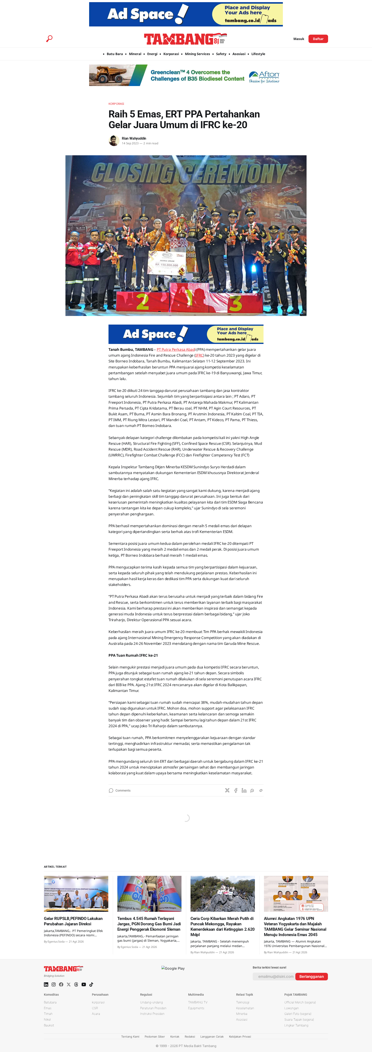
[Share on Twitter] (227, 790)
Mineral (135, 54)
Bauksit (49, 1025)
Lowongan (291, 1008)
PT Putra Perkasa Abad (176, 349)
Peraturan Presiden (153, 1008)
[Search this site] (49, 38)
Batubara (50, 1002)
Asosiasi (238, 54)
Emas (47, 1008)
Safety (221, 54)
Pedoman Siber (155, 1036)
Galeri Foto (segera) (297, 1013)
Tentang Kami (130, 1036)
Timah (48, 1013)
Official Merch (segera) (300, 1002)
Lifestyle (258, 54)
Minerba (241, 1013)
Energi (152, 54)
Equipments (196, 1008)
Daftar (318, 39)
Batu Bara (115, 54)
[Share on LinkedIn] (244, 790)
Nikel (47, 1019)
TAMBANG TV (198, 1002)
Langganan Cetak (212, 1036)
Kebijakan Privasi (240, 1036)
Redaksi (190, 1036)
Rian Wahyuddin (134, 138)
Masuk (298, 39)
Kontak (174, 1036)
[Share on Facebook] (235, 790)
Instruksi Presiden (152, 1013)
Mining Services (197, 54)
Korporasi (171, 54)
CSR (95, 1008)
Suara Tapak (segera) (299, 1019)
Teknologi (242, 1002)
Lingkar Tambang (296, 1025)
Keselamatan (245, 1008)
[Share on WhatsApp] (252, 790)
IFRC (199, 355)
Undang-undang (151, 1002)
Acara (96, 1013)
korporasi (98, 1002)
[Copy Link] (261, 790)
